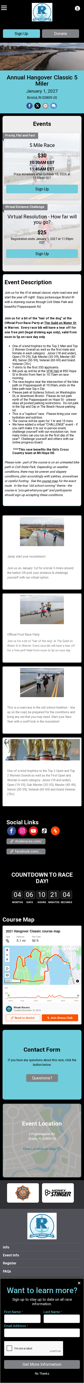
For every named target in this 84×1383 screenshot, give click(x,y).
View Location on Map (40, 1149)
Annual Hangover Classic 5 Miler (42, 80)
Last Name (53, 1312)
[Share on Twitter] (37, 106)
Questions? (42, 1078)
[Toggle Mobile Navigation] (4, 8)
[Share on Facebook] (29, 106)
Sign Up (21, 33)
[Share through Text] (53, 106)
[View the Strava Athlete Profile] (55, 830)
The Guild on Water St (60, 323)
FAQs (7, 1271)
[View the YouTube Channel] (33, 830)
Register (9, 1263)
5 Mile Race (42, 145)
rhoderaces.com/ (28, 841)
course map (50, 481)
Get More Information (42, 1364)
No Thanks (42, 1373)
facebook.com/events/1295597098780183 (30, 851)
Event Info (11, 1255)
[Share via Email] (45, 106)
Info (6, 1247)
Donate (60, 33)
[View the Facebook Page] (11, 830)
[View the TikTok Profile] (44, 830)
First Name (13, 1312)
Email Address (16, 1326)
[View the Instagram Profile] (22, 830)
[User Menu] (77, 8)
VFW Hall (52, 371)
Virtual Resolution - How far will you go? (42, 219)
